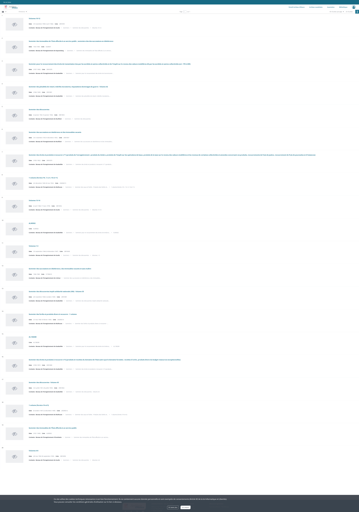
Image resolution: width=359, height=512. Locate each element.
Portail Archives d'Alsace (297, 7)
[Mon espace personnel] (354, 7)
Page (181, 12)
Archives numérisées (316, 7)
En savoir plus (173, 507)
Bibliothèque (343, 7)
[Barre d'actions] (357, 12)
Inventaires (331, 7)
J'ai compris (185, 507)
